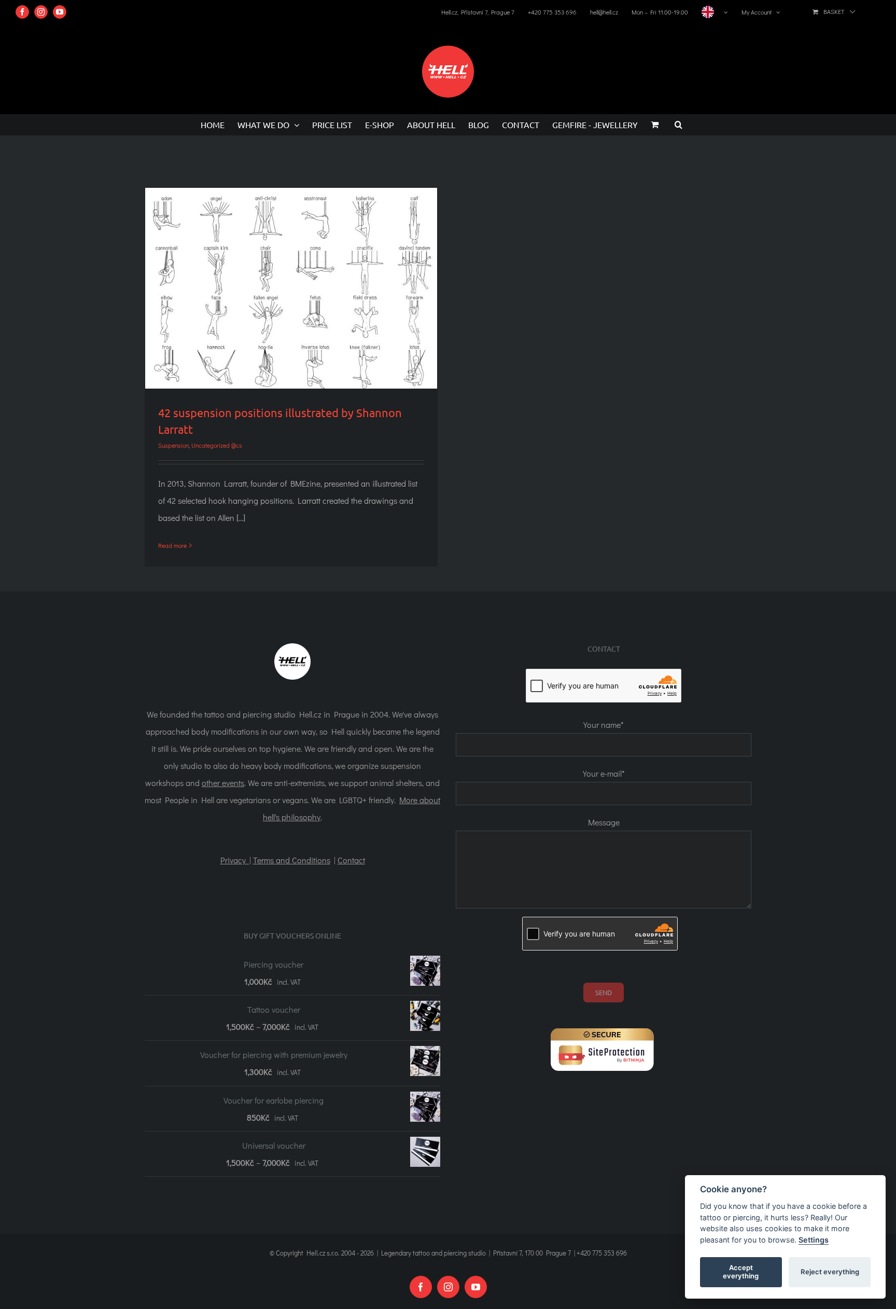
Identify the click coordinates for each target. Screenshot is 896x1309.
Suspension (173, 445)
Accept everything (741, 1271)
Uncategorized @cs (216, 445)
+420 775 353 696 (602, 1252)
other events (223, 782)
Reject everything (830, 1271)
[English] (715, 12)
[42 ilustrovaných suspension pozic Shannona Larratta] (291, 288)
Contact (351, 860)
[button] (678, 124)
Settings (814, 1239)
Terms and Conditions (291, 860)
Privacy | (235, 860)
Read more (172, 545)
